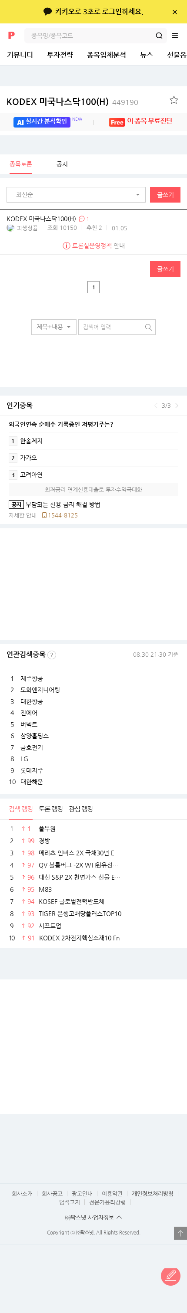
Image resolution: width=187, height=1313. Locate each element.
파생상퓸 (27, 228)
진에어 (28, 712)
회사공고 (52, 1193)
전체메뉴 (179, 35)
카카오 (24, 457)
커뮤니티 (20, 55)
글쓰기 (165, 194)
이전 (155, 405)
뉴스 (146, 55)
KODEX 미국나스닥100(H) (72, 102)
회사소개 (22, 1193)
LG (24, 758)
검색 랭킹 (21, 808)
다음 (176, 405)
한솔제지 (27, 440)
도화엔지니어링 (40, 689)
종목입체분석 (106, 55)
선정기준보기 (51, 655)
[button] (78, 194)
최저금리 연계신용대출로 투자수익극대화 (93, 489)
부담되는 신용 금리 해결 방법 (54, 504)
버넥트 (28, 724)
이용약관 (112, 1193)
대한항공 (31, 701)
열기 (180, 1233)
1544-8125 (63, 515)
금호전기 (31, 747)
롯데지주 (31, 770)
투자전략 (60, 55)
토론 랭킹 (51, 808)
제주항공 (31, 678)
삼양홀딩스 (34, 735)
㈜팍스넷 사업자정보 (89, 1217)
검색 (159, 35)
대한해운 (31, 781)
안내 (98, 245)
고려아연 (27, 474)
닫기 (174, 11)
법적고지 (69, 1202)
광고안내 (82, 1193)
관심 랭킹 (81, 808)
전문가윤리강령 (107, 1202)
